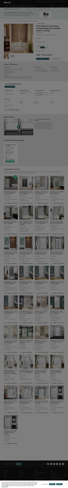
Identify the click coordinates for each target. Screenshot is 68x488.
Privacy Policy (5, 486)
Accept (59, 484)
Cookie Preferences (45, 484)
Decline (52, 484)
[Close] (66, 484)
